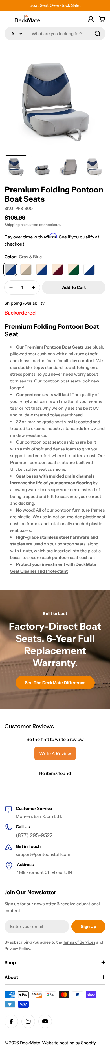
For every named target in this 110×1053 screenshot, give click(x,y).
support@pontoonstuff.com (43, 854)
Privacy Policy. (18, 948)
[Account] (90, 19)
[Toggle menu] (8, 19)
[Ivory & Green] (73, 269)
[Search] (97, 33)
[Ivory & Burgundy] (57, 269)
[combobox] (55, 33)
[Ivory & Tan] (26, 269)
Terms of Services (79, 942)
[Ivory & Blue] (41, 269)
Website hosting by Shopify (69, 1042)
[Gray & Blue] (10, 269)
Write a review (55, 753)
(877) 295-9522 (34, 835)
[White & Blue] (89, 269)
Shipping (12, 224)
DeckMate (30, 1042)
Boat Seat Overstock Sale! (55, 5)
